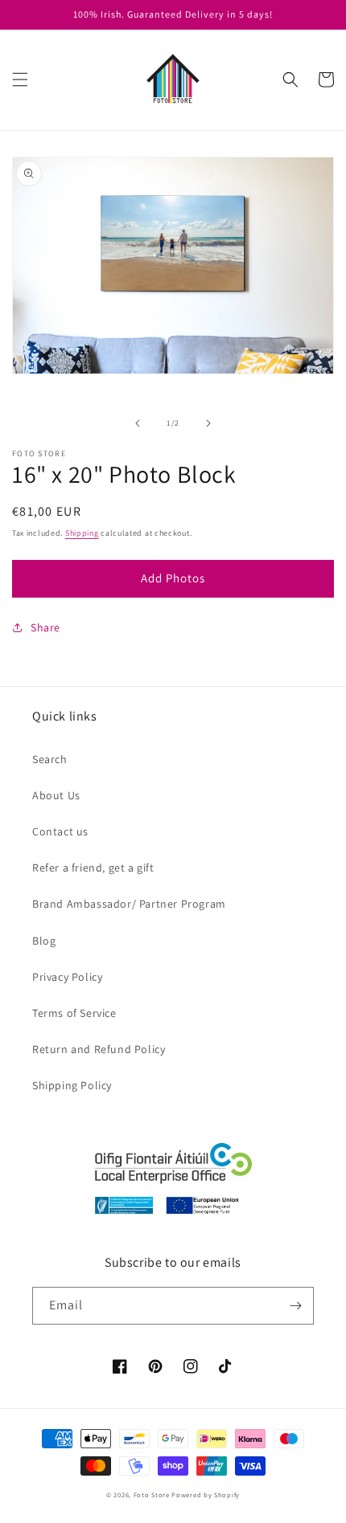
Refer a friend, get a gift (93, 867)
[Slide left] (137, 423)
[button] (20, 79)
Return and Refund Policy (98, 1049)
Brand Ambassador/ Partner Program (129, 903)
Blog (44, 940)
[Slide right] (208, 423)
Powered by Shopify (205, 1494)
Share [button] (45, 627)
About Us (56, 795)
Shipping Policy (72, 1085)
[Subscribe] (295, 1306)
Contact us (60, 831)
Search (50, 759)
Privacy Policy (67, 977)
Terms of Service (74, 1013)
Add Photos (173, 578)
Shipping (82, 533)
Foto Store (152, 1494)
